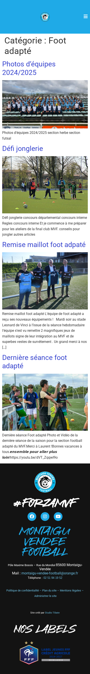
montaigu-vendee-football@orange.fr (49, 573)
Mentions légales (70, 590)
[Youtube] (58, 516)
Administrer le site (45, 596)
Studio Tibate (52, 612)
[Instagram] (45, 516)
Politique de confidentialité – (24, 590)
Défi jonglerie (22, 148)
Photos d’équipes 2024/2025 (29, 68)
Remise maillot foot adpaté (44, 244)
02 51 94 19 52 (45, 577)
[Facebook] (32, 516)
